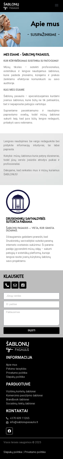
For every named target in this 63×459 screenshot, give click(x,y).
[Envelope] (14, 285)
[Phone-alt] (7, 285)
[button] (56, 5)
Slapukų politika (13, 452)
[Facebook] (9, 431)
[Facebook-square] (22, 285)
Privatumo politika (35, 452)
